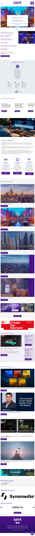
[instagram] (1, 3)
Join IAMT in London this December (17, 19)
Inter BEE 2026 (4, 274)
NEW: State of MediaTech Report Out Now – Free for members (10, 348)
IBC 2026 (3, 227)
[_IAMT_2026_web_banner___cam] (17, 469)
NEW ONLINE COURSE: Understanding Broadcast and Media (28, 354)
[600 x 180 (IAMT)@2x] (17, 320)
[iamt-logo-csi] (17, 1)
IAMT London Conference (6, 298)
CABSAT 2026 (4, 251)
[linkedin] (3, 3)
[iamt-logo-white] (17, 516)
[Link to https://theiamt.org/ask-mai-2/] (31, 2)
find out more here (18, 78)
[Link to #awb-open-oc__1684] (33, 4)
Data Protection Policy (20, 528)
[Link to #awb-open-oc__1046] (31, 4)
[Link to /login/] (33, 2)
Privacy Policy (13, 528)
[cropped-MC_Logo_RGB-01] (5, 482)
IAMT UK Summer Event (6, 204)
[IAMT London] (17, 303)
